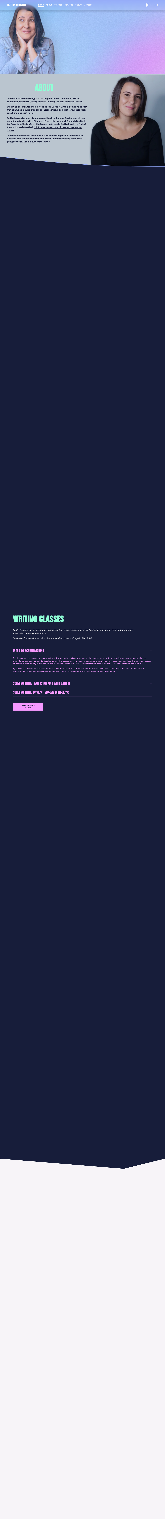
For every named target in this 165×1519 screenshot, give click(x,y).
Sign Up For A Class (28, 707)
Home (41, 5)
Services (69, 5)
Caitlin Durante (16, 5)
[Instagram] (148, 5)
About (49, 5)
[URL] (155, 5)
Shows (78, 5)
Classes (58, 5)
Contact (88, 5)
